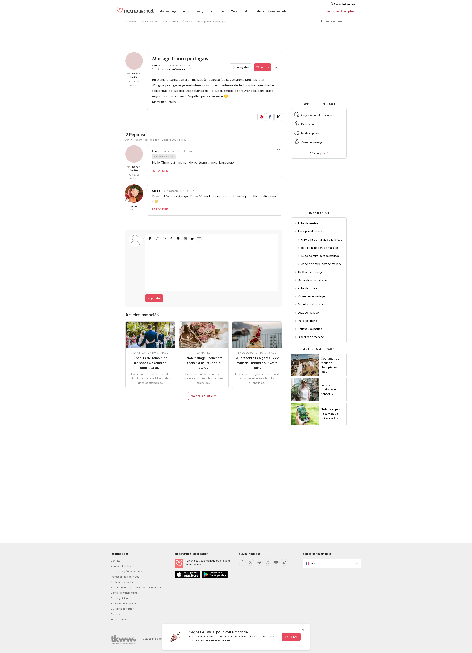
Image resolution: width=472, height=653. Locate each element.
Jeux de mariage (308, 313)
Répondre (262, 67)
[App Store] (187, 577)
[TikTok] (284, 562)
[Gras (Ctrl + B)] (150, 239)
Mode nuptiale (310, 133)
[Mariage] (135, 11)
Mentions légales (121, 566)
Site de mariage (120, 619)
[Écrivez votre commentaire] (212, 265)
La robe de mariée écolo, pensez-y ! (330, 389)
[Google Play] (215, 577)
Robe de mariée (308, 223)
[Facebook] (242, 562)
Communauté (277, 11)
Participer (291, 637)
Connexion (331, 11)
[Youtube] (276, 562)
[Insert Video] (192, 239)
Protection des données (125, 576)
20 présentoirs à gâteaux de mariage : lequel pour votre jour (257, 363)
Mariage (131, 21)
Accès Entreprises (344, 4)
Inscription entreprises (123, 603)
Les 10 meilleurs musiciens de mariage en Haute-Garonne (234, 196)
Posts (188, 21)
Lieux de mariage (193, 11)
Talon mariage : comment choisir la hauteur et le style (204, 363)
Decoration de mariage (312, 280)
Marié (248, 11)
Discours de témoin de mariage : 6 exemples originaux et (150, 363)
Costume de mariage (311, 296)
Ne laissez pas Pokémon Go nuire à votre (330, 414)
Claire (156, 191)
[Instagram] (267, 562)
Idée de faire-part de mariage (319, 248)
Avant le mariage (312, 142)
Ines (154, 65)
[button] (261, 117)
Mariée (235, 11)
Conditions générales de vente (129, 571)
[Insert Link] (171, 239)
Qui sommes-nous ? (122, 608)
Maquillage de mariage (312, 304)
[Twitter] (250, 562)
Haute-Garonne (171, 21)
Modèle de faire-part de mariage (321, 264)
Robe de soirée (307, 288)
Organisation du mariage (316, 115)
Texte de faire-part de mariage (320, 256)
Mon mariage (168, 11)
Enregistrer (242, 67)
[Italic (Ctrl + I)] (157, 239)
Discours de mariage (311, 337)
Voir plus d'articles (203, 396)
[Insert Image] (185, 239)
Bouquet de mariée (310, 329)
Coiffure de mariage (310, 272)
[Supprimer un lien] (164, 239)
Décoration (308, 124)
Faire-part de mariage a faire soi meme (323, 240)
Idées (260, 11)
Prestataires (217, 11)
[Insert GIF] (199, 239)
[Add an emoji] (178, 239)
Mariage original (307, 321)
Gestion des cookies (123, 582)
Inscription (348, 11)
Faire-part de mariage (311, 231)
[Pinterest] (259, 562)
